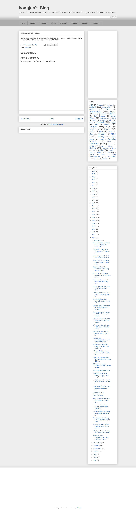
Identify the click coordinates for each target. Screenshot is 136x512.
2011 (93, 214)
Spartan (111, 150)
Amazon (100, 105)
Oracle (109, 141)
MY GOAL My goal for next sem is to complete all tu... (102, 275)
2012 (94, 211)
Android (92, 107)
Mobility (75, 23)
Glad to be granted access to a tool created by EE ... (102, 365)
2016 (94, 200)
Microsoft (63, 23)
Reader (91, 146)
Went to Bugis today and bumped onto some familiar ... (101, 307)
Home (23, 23)
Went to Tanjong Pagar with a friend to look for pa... (101, 352)
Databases (96, 23)
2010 (94, 217)
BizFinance (95, 111)
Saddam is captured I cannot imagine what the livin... (101, 346)
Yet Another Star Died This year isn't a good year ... (101, 251)
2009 (94, 220)
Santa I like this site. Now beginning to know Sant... (101, 288)
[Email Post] (44, 45)
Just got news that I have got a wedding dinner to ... (102, 381)
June (95, 457)
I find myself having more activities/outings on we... (101, 388)
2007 (94, 226)
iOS (90, 131)
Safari (101, 146)
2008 (94, 223)
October (96, 445)
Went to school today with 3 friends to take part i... (102, 431)
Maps (91, 134)
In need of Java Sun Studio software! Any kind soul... (100, 406)
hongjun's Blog (34, 8)
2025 (94, 174)
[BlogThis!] (51, 45)
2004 (94, 235)
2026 (94, 171)
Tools (98, 152)
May (95, 460)
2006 (94, 229)
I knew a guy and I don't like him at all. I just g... (101, 256)
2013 (94, 209)
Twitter (91, 154)
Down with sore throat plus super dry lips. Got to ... (101, 333)
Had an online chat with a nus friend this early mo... (101, 281)
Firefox (113, 122)
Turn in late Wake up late (101, 370)
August (96, 451)
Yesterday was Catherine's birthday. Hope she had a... (101, 437)
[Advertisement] (102, 64)
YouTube (105, 159)
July (95, 454)
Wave (103, 154)
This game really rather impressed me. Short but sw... (101, 426)
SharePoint (105, 148)
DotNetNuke (103, 120)
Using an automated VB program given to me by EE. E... (102, 359)
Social (100, 150)
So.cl (94, 150)
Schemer (110, 146)
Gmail (106, 124)
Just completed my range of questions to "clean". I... (101, 413)
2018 (94, 194)
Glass (96, 124)
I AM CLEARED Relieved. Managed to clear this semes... (101, 320)
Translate (110, 152)
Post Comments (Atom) (56, 124)
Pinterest (110, 144)
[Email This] (48, 45)
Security (85, 23)
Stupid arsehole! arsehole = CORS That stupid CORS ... (101, 314)
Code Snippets (99, 116)
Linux (110, 131)
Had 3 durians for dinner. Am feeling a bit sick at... (101, 400)
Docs (94, 120)
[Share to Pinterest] (57, 45)
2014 (94, 206)
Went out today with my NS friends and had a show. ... (101, 327)
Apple (53, 23)
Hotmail (91, 129)
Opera (101, 139)
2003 (94, 238)
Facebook (43, 23)
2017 (94, 197)
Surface (91, 152)
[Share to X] (53, 45)
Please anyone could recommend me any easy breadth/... (100, 375)
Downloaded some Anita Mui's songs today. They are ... (101, 244)
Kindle (101, 131)
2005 (94, 232)
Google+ (108, 127)
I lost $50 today (98, 395)
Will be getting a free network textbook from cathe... (101, 301)
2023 (94, 180)
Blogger (113, 112)
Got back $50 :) (98, 393)
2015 (94, 203)
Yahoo (96, 159)
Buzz (94, 114)
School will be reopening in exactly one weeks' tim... (101, 262)
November (97, 443)
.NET (91, 105)
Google (32, 23)
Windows (112, 157)
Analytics (110, 105)
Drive (110, 120)
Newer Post (24, 119)
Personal (28, 47)
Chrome (113, 114)
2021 (94, 185)
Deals (114, 118)
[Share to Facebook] (55, 45)
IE (99, 129)
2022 (94, 182)
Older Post (79, 119)
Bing (107, 109)
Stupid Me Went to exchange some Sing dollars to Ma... (101, 268)
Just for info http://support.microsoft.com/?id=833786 (102, 340)
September (97, 448)
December (97, 240)
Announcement (107, 107)
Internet (107, 129)
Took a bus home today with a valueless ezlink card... (101, 419)
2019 (94, 191)
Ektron (91, 122)
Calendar (103, 114)
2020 (94, 188)
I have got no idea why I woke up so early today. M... (102, 294)
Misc (113, 133)
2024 (94, 177)
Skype (114, 148)
